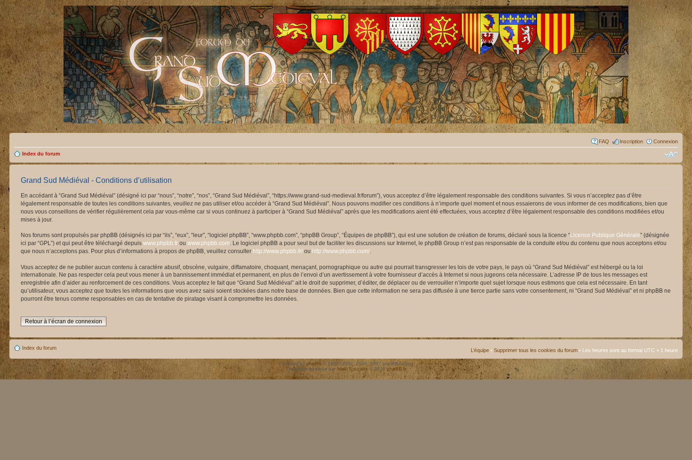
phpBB (314, 363)
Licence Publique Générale (605, 235)
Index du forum (41, 153)
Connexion (665, 141)
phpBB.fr (396, 368)
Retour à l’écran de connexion (63, 321)
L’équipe (480, 350)
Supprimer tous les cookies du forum (536, 350)
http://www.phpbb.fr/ (278, 251)
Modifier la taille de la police (671, 154)
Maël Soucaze (352, 368)
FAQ (604, 141)
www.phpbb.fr (160, 243)
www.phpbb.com (208, 243)
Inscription (631, 141)
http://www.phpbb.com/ (341, 251)
